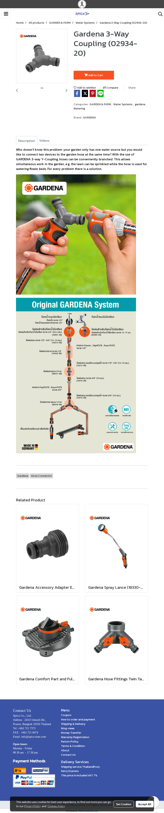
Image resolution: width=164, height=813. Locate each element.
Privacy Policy (32, 806)
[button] (159, 14)
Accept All (144, 804)
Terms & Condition (73, 746)
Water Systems (123, 104)
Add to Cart (95, 75)
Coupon (66, 715)
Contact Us (68, 755)
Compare (112, 88)
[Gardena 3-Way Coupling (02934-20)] (41, 56)
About (65, 750)
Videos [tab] (44, 140)
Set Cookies (123, 804)
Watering (79, 108)
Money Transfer (71, 733)
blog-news (67, 728)
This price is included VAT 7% (79, 775)
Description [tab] (26, 140)
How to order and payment (78, 719)
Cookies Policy (56, 806)
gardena (140, 104)
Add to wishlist (86, 88)
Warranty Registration (75, 737)
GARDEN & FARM (101, 104)
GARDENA (89, 117)
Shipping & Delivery (73, 724)
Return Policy (69, 741)
